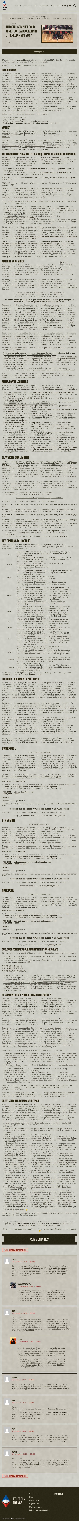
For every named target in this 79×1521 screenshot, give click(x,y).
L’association (27, 6)
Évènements (44, 6)
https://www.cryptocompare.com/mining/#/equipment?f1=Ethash (47, 359)
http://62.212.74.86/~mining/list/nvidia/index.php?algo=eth (39, 354)
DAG (60, 281)
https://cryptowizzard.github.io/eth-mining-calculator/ (49, 370)
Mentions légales (35, 1507)
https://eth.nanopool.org (39, 894)
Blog (35, 6)
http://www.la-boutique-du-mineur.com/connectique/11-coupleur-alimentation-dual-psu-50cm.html (40, 1203)
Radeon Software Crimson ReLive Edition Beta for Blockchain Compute (40, 403)
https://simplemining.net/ (30, 1163)
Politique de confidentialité (39, 1510)
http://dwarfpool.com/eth (39, 752)
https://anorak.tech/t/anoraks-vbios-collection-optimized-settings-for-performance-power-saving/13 (40, 982)
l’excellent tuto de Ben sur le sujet (53, 424)
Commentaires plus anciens (17, 1250)
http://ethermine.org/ (39, 824)
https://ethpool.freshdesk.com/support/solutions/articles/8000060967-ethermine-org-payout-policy (41, 1355)
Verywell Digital (20, 1519)
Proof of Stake (45, 244)
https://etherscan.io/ (35, 146)
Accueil (18, 6)
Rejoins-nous (55, 6)
